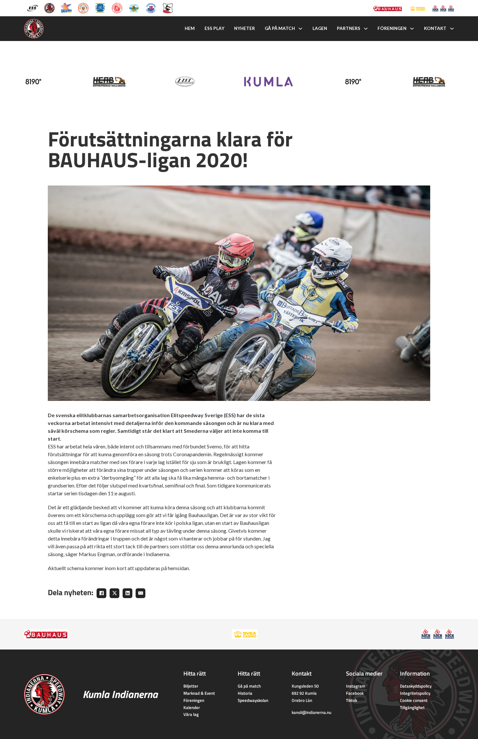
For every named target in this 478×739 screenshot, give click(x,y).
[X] (114, 593)
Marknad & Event (199, 693)
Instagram (355, 686)
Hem (190, 28)
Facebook (355, 693)
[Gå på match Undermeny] (300, 28)
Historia (245, 693)
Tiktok (351, 700)
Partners (348, 28)
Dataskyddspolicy (416, 686)
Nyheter (244, 28)
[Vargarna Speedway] (151, 7)
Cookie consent (414, 700)
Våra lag (191, 714)
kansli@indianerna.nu (311, 712)
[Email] (140, 593)
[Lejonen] (83, 7)
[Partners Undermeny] (366, 28)
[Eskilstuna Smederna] (168, 7)
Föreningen (392, 28)
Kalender (191, 707)
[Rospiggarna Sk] (117, 7)
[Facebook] (101, 593)
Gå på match (280, 28)
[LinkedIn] (127, 593)
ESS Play (214, 28)
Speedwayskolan (253, 700)
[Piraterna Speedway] (100, 7)
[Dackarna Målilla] (66, 7)
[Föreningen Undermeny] (412, 28)
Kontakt (435, 28)
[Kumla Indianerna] (49, 7)
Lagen (319, 28)
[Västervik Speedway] (134, 7)
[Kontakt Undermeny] (452, 28)
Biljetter (190, 686)
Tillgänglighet (412, 707)
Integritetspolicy (415, 693)
